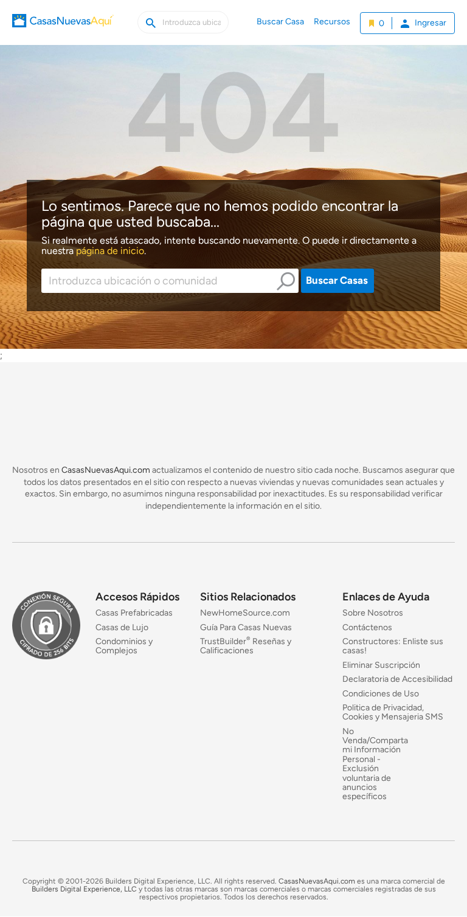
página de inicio (110, 250)
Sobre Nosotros (372, 613)
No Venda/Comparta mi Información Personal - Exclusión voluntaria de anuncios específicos (375, 764)
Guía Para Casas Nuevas (246, 627)
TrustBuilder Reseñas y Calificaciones (245, 646)
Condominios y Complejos (124, 646)
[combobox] (170, 281)
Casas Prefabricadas (134, 613)
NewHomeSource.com (245, 613)
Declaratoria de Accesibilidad (397, 680)
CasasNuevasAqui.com (105, 470)
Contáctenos (367, 627)
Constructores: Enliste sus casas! (392, 646)
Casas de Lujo (121, 627)
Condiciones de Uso (380, 694)
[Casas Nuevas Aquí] (63, 29)
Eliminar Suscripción (381, 665)
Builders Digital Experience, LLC (84, 889)
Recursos (332, 21)
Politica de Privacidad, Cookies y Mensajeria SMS (392, 712)
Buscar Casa (280, 21)
